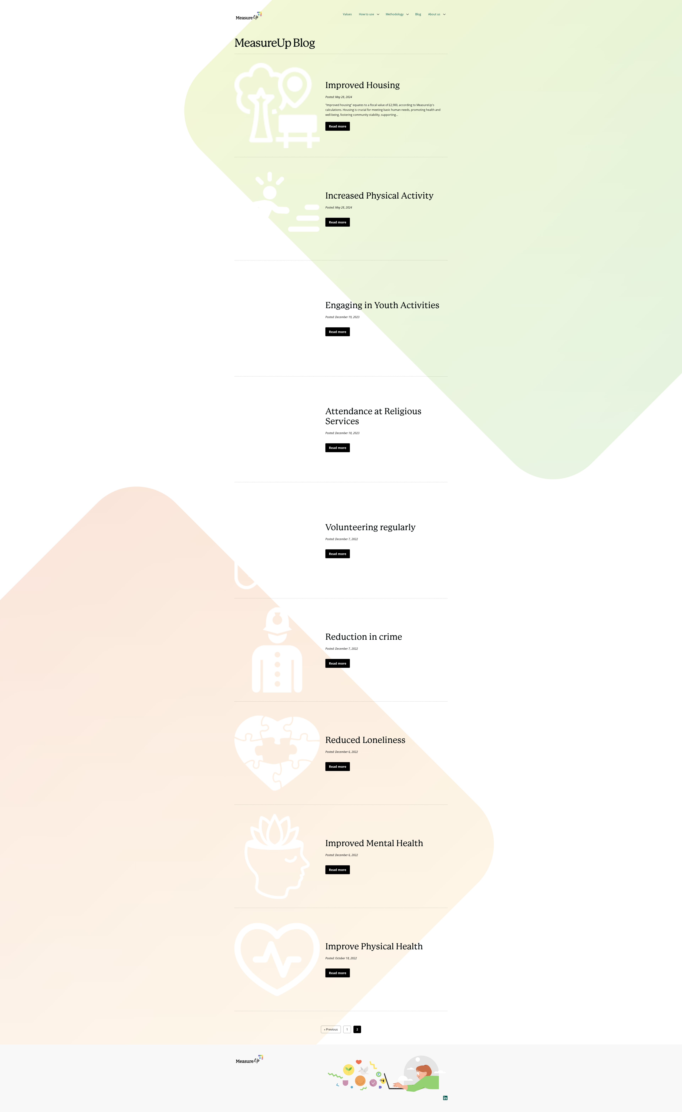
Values (347, 14)
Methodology (395, 14)
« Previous (331, 1029)
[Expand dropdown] (378, 14)
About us (434, 14)
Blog (418, 14)
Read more (337, 126)
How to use (366, 14)
